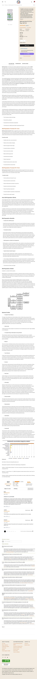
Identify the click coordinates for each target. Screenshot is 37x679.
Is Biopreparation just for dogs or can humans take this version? (12, 554)
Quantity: (21, 38)
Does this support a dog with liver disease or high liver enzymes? (12, 577)
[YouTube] (7, 657)
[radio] (18, 481)
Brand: (21, 29)
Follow (3, 547)
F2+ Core (21, 36)
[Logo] (18, 1)
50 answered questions (23, 27)
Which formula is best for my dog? (7, 546)
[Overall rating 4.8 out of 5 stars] (22, 25)
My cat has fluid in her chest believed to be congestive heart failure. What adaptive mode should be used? (18, 569)
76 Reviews (26, 25)
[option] (10, 15)
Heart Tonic (23, 614)
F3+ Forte (25, 36)
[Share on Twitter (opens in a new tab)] (8, 506)
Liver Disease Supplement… (24, 582)
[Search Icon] (5, 1)
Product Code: (22, 30)
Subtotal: (21, 42)
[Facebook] (3, 657)
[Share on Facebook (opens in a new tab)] (6, 506)
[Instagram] (5, 657)
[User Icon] (31, 1)
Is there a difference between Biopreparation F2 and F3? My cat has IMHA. (13, 562)
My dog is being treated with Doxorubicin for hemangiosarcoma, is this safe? (14, 585)
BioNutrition (27, 29)
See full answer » (30, 559)
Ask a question (29, 27)
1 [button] (8, 24)
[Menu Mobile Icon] (2, 1)
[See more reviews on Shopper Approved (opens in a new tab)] (9, 506)
